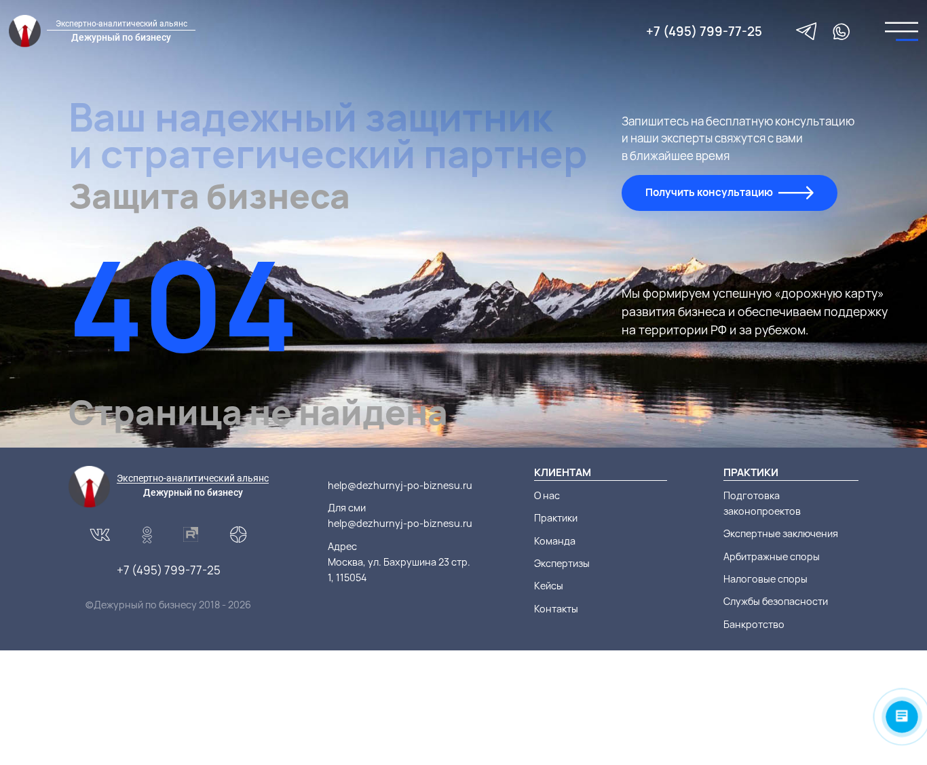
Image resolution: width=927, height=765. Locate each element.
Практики (556, 517)
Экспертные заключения (780, 533)
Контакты (556, 608)
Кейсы (548, 585)
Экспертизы (562, 563)
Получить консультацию (709, 192)
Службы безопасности (775, 601)
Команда (554, 540)
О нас (547, 495)
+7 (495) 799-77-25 (704, 31)
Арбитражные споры (771, 556)
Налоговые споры (765, 578)
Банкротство (753, 624)
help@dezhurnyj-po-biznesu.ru (400, 485)
